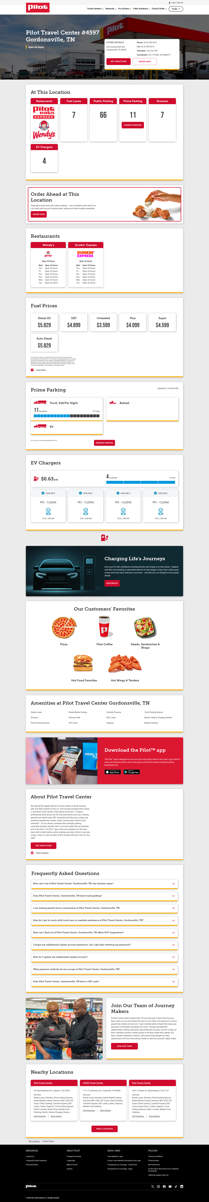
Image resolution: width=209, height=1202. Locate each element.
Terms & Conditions (155, 1156)
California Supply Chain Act (158, 1175)
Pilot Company (42, 852)
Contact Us (30, 1156)
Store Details (56, 1116)
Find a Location (104, 1129)
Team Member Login (115, 1156)
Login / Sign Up (177, 2)
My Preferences (154, 1164)
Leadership (71, 1160)
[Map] (134, 828)
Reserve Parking (132, 125)
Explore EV (112, 583)
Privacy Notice (153, 1160)
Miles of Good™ (72, 1164)
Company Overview (74, 1156)
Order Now (145, 61)
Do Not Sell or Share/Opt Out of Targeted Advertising (163, 1170)
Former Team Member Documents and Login (124, 1160)
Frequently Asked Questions (36, 1160)
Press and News (32, 1164)
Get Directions (119, 61)
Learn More (41, 370)
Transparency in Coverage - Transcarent (122, 1164)
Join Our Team (124, 1046)
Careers (69, 1169)
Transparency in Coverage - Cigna (119, 1169)
